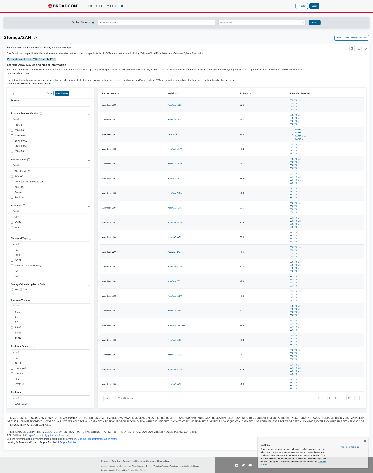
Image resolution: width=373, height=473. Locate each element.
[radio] (12, 289)
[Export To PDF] (365, 48)
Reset (49, 93)
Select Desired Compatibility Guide (352, 38)
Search (315, 22)
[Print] (352, 48)
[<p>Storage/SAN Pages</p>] (35, 37)
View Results (62, 93)
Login (314, 6)
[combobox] (156, 22)
